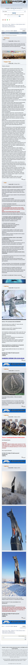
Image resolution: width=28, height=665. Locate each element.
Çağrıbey (6, 286)
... (5, 30)
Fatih (5, 182)
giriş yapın (15, 8)
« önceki (21, 627)
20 (8, 30)
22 (10, 30)
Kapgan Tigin (7, 61)
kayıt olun (20, 8)
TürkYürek (6, 38)
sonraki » (24, 627)
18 (6, 30)
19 (7, 30)
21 (9, 30)
